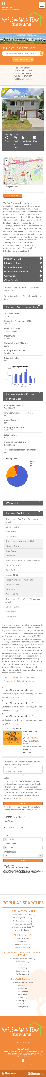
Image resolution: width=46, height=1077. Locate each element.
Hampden (29, 677)
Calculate (23, 860)
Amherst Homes (21, 944)
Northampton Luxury (21, 918)
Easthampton (21, 962)
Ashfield (21, 985)
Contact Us (27, 749)
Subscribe (23, 803)
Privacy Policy (25, 798)
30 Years (9, 827)
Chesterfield (21, 994)
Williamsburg (21, 974)
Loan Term (8, 821)
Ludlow (9, 681)
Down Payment (10, 843)
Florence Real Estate (21, 930)
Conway (21, 997)
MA (21, 677)
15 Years (20, 827)
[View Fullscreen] (6, 168)
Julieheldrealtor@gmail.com (10, 9)
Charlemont (21, 991)
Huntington (21, 1007)
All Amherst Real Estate (21, 938)
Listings (14, 677)
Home (6, 677)
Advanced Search (21, 59)
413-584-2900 (8, 7)
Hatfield (21, 968)
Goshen (21, 1004)
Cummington (21, 1001)
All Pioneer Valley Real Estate (21, 959)
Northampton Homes (21, 921)
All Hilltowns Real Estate (21, 982)
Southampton (21, 971)
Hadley (21, 965)
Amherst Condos (21, 947)
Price (5, 835)
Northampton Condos (21, 924)
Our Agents (27, 752)
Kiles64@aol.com (35, 1051)
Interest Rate (9, 852)
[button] (42, 53)
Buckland (21, 988)
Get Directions (13, 196)
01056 (17, 681)
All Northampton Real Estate (21, 915)
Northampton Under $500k (21, 927)
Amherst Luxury (21, 941)
